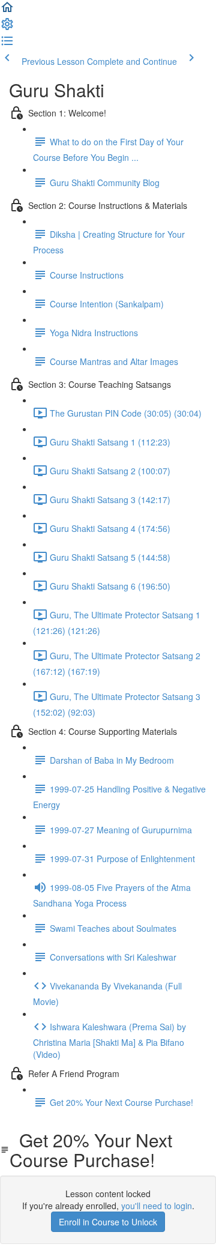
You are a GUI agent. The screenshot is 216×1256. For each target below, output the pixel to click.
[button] (7, 11)
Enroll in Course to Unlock (108, 1222)
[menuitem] (7, 28)
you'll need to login (156, 1206)
